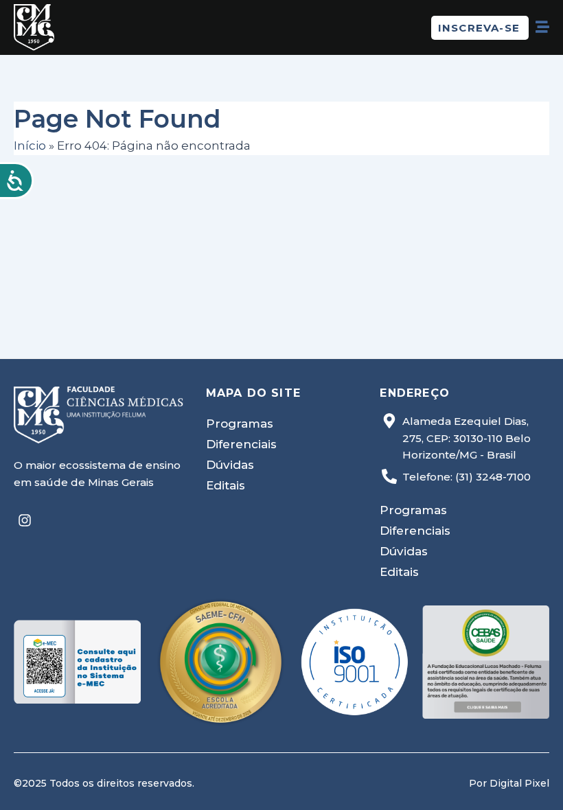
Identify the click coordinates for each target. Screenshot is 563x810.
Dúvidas (230, 465)
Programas (239, 423)
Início (30, 145)
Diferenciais (241, 444)
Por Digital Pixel (509, 783)
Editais (225, 485)
